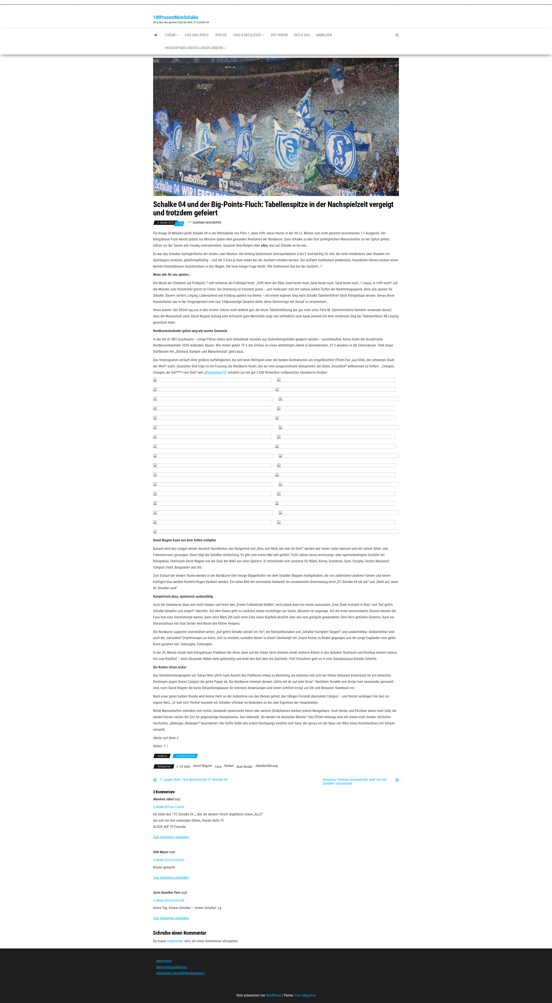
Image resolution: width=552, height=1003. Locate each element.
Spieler (221, 35)
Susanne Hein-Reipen (207, 222)
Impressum (164, 961)
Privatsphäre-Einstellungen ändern (194, 48)
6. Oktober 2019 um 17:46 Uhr (168, 806)
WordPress (273, 995)
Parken (229, 766)
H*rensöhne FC (215, 372)
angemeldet (175, 941)
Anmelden (324, 35)
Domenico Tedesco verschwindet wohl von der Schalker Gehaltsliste (354, 781)
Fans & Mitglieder (247, 35)
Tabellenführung (266, 766)
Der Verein (279, 35)
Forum (170, 35)
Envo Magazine (305, 995)
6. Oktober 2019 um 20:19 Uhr (168, 900)
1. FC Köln (183, 767)
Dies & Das (302, 35)
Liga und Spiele (197, 35)
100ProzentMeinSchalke (175, 17)
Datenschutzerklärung (171, 967)
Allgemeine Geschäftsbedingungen (180, 973)
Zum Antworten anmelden (171, 837)
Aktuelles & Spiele (185, 755)
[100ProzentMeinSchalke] (156, 35)
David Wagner (202, 766)
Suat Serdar (244, 767)
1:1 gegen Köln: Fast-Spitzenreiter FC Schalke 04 (193, 780)
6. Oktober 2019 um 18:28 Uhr (168, 859)
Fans (218, 767)
